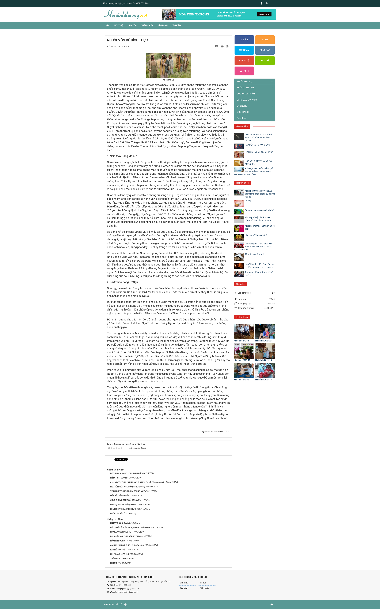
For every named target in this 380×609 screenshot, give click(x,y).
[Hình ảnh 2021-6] (244, 331)
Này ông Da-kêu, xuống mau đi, (123, 504)
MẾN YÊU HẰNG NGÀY (119, 496)
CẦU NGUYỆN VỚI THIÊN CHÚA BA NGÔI (127, 545)
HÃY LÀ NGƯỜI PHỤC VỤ (120, 532)
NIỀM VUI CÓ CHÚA (118, 523)
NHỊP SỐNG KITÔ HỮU (119, 554)
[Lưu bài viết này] (227, 46)
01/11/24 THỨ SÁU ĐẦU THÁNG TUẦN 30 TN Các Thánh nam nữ (137, 482)
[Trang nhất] (107, 25)
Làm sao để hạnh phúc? (256, 235)
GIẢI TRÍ (265, 60)
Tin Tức (203, 583)
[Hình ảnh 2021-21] (265, 331)
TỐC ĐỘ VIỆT (121, 604)
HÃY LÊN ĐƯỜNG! (117, 541)
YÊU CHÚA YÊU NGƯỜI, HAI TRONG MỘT (127, 491)
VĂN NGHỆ (244, 60)
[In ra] (222, 46)
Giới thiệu (184, 583)
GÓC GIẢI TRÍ (243, 112)
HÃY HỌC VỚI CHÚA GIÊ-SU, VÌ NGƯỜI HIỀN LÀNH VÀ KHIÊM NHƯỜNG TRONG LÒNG (253, 171)
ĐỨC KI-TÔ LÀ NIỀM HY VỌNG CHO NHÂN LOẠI (130, 527)
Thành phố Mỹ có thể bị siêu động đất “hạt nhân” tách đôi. (258, 219)
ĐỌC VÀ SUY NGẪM (246, 94)
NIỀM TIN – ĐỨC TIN (119, 478)
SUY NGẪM (244, 50)
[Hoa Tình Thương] (125, 14)
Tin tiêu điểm (242, 126)
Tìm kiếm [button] (176, 25)
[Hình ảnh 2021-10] (244, 351)
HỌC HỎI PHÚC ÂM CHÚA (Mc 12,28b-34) (127, 487)
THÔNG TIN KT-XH (245, 87)
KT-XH (265, 39)
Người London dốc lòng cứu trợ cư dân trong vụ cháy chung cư (259, 265)
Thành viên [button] (147, 25)
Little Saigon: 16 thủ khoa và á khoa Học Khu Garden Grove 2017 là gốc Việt (253, 247)
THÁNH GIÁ (115, 558)
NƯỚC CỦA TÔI (116, 513)
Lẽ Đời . (248, 201)
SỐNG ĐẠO (265, 50)
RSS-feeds (204, 588)
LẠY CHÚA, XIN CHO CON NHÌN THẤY (126, 473)
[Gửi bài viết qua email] (217, 46)
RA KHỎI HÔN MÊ (117, 550)
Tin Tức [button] (133, 25)
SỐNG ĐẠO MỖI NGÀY (247, 100)
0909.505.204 (142, 3)
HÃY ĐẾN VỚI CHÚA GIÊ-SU (257, 145)
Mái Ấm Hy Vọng (244, 81)
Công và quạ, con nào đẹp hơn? (259, 210)
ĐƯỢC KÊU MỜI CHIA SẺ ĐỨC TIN (124, 536)
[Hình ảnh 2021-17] (265, 370)
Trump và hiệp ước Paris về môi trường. (259, 273)
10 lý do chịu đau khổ (254, 254)
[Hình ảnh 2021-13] (265, 351)
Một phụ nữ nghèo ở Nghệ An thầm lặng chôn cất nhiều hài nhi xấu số (260, 194)
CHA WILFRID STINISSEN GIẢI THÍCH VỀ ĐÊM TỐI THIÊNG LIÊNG (259, 137)
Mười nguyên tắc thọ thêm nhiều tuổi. (260, 227)
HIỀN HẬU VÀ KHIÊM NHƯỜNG (259, 152)
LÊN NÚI (113, 563)
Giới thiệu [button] (119, 25)
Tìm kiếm (184, 588)
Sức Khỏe (244, 71)
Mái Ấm (244, 39)
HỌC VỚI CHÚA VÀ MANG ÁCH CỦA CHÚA (259, 162)
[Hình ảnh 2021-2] (244, 370)
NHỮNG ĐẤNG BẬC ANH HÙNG (123, 509)
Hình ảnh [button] (163, 25)
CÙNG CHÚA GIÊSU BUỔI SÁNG (123, 500)
